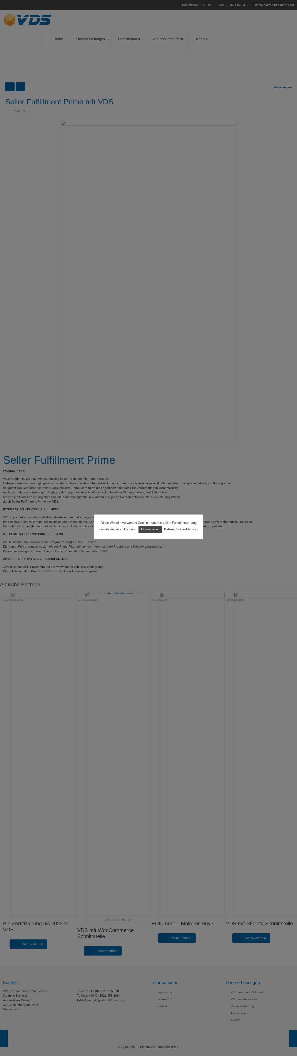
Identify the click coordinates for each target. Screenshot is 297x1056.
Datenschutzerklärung (181, 529)
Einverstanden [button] (150, 529)
